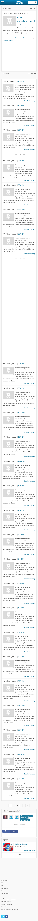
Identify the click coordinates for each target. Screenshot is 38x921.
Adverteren (5, 893)
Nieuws (3, 883)
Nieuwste (5, 73)
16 (27, 805)
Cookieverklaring (6, 904)
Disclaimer (4, 907)
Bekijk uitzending (29, 850)
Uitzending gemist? (27, 816)
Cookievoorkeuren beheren (10, 909)
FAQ (2, 885)
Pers (2, 891)
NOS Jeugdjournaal (20, 844)
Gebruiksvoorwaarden (8, 899)
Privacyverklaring (6, 901)
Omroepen (4, 880)
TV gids (19, 854)
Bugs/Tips (4, 888)
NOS (22, 818)
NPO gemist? (25, 820)
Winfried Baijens (8, 40)
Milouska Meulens (27, 38)
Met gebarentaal (19, 846)
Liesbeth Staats (16, 38)
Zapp (26, 818)
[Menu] (2, 2)
